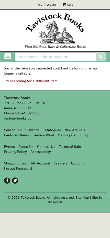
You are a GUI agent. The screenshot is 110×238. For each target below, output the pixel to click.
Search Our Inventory (21, 130)
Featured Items (16, 135)
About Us (26, 146)
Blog (84, 135)
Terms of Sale (70, 146)
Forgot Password (18, 168)
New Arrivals (74, 130)
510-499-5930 (27, 113)
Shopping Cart (16, 163)
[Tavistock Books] (55, 30)
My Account (40, 163)
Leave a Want (43, 135)
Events (9, 146)
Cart (69, 5)
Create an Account (69, 163)
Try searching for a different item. (31, 81)
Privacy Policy (15, 151)
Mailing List (67, 135)
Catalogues (51, 130)
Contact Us (46, 146)
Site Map (82, 197)
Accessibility (40, 151)
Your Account (46, 5)
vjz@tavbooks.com (19, 118)
